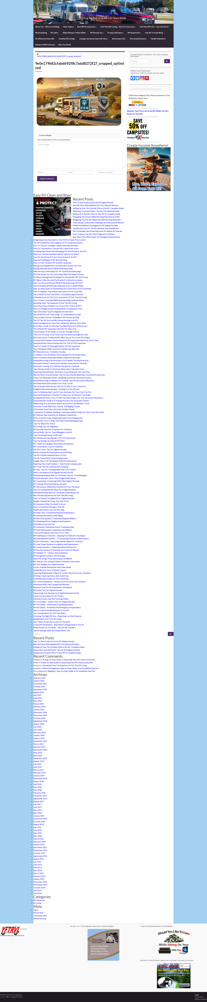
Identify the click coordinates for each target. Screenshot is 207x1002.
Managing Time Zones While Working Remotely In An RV (96, 217)
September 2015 (40, 856)
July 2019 (37, 764)
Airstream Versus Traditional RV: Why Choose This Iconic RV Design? (61, 337)
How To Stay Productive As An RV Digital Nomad (93, 202)
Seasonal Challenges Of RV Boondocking (50, 260)
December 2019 (40, 758)
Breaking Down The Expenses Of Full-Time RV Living (55, 303)
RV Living (37, 903)
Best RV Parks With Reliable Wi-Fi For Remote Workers (96, 205)
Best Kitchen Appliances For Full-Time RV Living (53, 495)
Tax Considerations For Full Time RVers (49, 613)
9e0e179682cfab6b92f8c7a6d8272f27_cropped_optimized (59, 56)
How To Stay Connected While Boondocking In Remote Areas (58, 300)
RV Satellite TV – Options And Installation (50, 553)
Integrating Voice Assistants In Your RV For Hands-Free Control (59, 240)
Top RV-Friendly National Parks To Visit (49, 455)
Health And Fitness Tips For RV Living (48, 510)
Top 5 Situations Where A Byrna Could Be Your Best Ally (56, 349)
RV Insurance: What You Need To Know (49, 504)
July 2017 (37, 804)
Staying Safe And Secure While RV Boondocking (53, 268)
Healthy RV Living (67, 38)
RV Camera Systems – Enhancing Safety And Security (54, 547)
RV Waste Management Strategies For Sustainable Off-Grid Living (60, 277)
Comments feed (39, 915)
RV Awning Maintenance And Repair (48, 515)
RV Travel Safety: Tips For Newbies (48, 446)
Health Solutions (158, 38)
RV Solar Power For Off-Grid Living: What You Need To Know (58, 274)
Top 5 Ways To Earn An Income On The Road (51, 622)
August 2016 (38, 824)
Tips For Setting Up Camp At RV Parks (49, 441)
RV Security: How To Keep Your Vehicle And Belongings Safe (58, 421)
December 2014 (40, 882)
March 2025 (38, 704)
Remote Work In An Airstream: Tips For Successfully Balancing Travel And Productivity (69, 375)
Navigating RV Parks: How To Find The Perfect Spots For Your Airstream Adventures (68, 398)
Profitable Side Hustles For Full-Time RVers (51, 579)
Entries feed (38, 913)
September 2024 (40, 721)
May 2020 (37, 752)
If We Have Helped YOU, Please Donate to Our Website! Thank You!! (149, 96)
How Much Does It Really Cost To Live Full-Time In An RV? (57, 306)
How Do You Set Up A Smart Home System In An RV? (55, 257)
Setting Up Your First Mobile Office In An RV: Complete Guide (98, 208)
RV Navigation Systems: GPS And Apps (49, 556)
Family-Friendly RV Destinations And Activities (52, 452)
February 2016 (39, 841)
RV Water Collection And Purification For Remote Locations (57, 280)
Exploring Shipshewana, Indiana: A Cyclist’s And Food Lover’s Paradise (61, 573)
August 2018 (38, 781)
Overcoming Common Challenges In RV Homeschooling (56, 317)
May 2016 (37, 833)
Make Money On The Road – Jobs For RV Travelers (54, 627)
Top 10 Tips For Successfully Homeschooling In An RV (55, 320)
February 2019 (39, 773)
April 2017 (37, 813)
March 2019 (38, 770)
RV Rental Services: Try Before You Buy (49, 352)
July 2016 (37, 827)
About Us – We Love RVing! (47, 26)
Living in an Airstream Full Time (93, 38)
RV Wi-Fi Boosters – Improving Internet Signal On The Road (57, 541)
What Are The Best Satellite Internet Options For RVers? (56, 254)
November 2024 (40, 715)
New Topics (68, 26)
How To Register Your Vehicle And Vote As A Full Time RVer (58, 291)
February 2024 (39, 732)
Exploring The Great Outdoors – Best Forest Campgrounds (57, 464)
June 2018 (37, 787)
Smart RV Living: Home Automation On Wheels (52, 558)
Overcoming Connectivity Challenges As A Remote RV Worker (98, 222)
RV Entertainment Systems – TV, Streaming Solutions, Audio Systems (61, 538)
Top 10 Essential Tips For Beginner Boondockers (53, 311)
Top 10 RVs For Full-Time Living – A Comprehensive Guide (57, 314)
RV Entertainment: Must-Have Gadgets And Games (54, 478)
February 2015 (39, 876)
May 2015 (37, 867)
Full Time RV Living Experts (103, 14)
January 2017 (38, 816)
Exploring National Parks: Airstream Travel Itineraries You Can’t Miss (61, 372)
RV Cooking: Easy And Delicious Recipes (50, 484)
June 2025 (37, 698)
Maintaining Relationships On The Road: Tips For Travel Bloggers (60, 475)
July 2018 (37, 784)
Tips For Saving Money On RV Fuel (47, 435)
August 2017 (38, 801)
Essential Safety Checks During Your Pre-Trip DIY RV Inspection (59, 343)
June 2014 (37, 893)
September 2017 (40, 798)
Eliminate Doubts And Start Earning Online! (51, 599)
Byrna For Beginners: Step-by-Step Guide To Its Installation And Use (71, 668)
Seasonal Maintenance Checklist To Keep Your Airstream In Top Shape (62, 395)
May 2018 (37, 790)
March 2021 (38, 744)
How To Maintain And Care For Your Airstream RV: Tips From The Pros (62, 392)
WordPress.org (39, 918)
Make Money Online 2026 (74, 32)
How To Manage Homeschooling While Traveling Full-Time (57, 309)
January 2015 (38, 879)
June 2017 (37, 807)
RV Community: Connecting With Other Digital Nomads (56, 481)
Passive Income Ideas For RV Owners (48, 596)
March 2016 (38, 839)
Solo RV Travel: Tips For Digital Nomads (50, 449)
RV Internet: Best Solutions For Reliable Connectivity (55, 415)
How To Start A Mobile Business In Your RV (51, 610)
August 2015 (38, 859)
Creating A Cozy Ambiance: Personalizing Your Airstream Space (59, 355)
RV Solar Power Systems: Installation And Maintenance (55, 544)
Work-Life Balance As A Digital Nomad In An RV (53, 472)
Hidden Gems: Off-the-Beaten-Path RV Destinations (55, 461)
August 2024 (38, 724)
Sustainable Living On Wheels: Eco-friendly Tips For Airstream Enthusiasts (63, 380)
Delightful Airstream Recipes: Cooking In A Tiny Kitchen (56, 389)
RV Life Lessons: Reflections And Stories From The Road (56, 487)
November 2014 (40, 885)
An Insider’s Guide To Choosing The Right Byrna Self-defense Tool (60, 326)
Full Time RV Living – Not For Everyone (118, 26)
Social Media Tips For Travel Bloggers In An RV (52, 432)
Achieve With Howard (45, 44)
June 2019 (37, 767)
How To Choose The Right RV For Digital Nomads (53, 498)
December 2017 (40, 795)
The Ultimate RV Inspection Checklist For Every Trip (54, 329)
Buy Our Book (64, 44)
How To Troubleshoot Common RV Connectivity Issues (56, 248)
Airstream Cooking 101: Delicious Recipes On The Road (56, 366)
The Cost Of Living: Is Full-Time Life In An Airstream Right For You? (60, 334)
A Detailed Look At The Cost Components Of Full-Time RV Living (60, 297)
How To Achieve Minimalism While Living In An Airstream (57, 357)
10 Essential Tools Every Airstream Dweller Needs (53, 409)
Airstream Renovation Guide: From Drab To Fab (53, 383)
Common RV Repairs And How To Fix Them (51, 533)
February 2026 (39, 678)
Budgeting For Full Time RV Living (47, 619)
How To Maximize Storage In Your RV (48, 507)
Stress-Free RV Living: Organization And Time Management (58, 418)
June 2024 (37, 729)
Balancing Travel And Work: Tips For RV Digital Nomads (96, 211)
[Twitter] (137, 78)
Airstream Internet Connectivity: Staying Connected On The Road (60, 363)
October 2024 (39, 718)
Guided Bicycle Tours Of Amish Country (49, 570)
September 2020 (40, 750)
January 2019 (38, 775)
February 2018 (39, 793)
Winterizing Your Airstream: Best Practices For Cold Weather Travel (61, 403)
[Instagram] (142, 78)
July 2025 (37, 695)
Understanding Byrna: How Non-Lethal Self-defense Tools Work (59, 323)
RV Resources (96, 32)
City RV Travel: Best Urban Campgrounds (50, 458)
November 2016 (40, 818)
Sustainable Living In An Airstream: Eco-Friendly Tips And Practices (61, 360)
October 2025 (39, 686)
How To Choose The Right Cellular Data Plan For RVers (55, 245)
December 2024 (40, 712)
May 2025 (37, 701)
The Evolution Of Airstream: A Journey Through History (56, 332)
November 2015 (40, 850)
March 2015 (38, 873)
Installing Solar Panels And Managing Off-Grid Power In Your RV (59, 251)
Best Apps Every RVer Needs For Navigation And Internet (96, 237)
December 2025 (40, 683)
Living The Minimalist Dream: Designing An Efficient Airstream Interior (62, 377)
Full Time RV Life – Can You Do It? (154, 26)
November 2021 (40, 741)
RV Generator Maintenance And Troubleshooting (53, 527)
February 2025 (39, 706)
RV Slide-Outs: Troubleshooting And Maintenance (54, 512)
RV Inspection (134, 32)
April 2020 (37, 755)
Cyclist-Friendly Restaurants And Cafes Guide (52, 567)
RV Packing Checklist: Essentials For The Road (52, 429)
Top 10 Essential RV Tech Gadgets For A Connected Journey (57, 242)
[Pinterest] (147, 78)
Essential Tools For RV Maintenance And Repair (52, 587)
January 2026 (38, 681)
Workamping (41, 32)
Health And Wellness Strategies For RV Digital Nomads (95, 225)
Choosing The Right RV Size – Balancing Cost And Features (57, 616)
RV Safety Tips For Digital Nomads (47, 590)
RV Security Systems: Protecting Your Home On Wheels (56, 550)
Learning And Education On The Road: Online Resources (56, 492)
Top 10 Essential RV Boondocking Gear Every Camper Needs (58, 286)
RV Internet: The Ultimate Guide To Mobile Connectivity (56, 561)
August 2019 (38, 761)
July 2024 (37, 727)
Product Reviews (115, 32)
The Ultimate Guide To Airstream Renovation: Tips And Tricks (58, 369)
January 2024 (38, 735)
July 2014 (37, 890)
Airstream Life (118, 38)
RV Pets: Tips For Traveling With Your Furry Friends (54, 469)
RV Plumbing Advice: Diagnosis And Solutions (52, 521)
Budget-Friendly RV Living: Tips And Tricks (51, 501)
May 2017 (37, 810)
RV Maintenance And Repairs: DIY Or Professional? (54, 438)
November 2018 (40, 778)
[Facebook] (133, 78)
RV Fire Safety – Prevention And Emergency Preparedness (57, 607)
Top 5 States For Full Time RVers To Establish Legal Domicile (58, 294)
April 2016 (37, 836)
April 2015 (37, 870)
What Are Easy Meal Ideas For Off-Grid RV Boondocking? (57, 271)
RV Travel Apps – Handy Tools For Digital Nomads (54, 602)
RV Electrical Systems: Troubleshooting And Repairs (54, 518)
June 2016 (37, 830)
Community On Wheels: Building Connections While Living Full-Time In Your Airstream (68, 412)
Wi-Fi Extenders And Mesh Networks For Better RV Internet (97, 231)
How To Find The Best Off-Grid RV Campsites (52, 263)
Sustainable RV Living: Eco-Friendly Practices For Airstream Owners (61, 400)
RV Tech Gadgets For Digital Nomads (48, 564)
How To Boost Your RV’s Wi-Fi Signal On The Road (93, 234)
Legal (197, 995)
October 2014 (39, 887)
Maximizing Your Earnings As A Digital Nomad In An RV (56, 593)
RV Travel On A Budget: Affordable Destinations (53, 444)
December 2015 (40, 847)
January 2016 (38, 844)
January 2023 (38, 738)
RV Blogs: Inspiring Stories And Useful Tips (51, 576)
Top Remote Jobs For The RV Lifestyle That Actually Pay (96, 228)
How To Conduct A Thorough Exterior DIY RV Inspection (56, 346)
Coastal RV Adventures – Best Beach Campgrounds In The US (58, 624)
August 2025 (38, 692)
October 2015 (39, 853)
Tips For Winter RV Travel (44, 423)
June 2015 (37, 864)
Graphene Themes (17, 997)
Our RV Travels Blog (154, 32)
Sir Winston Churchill (44, 38)
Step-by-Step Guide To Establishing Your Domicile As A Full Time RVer (62, 288)
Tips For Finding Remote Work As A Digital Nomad (54, 489)
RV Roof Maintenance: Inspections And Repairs (52, 530)
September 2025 (40, 689)
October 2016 (39, 821)
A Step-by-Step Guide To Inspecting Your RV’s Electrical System (69, 659)
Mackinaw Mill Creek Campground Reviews (51, 584)
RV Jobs (54, 32)
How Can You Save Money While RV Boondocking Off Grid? (58, 283)
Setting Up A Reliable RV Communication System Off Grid (57, 265)
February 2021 (39, 747)
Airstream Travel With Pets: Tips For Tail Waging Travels (56, 406)
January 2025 (38, 709)
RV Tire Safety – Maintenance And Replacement (53, 604)
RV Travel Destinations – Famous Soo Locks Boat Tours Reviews (59, 581)
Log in (35, 910)
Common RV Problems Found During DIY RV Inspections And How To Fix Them (66, 340)
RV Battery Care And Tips (44, 524)
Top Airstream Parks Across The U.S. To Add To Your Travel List (59, 386)
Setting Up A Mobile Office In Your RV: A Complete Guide (96, 214)
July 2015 (37, 862)
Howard (39, 71)
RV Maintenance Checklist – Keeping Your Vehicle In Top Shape (59, 535)
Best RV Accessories (86, 26)
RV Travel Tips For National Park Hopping (50, 467)
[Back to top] (202, 997)
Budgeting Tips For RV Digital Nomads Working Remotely (97, 220)
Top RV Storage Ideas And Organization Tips (51, 630)
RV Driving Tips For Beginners (45, 426)
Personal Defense (138, 38)
